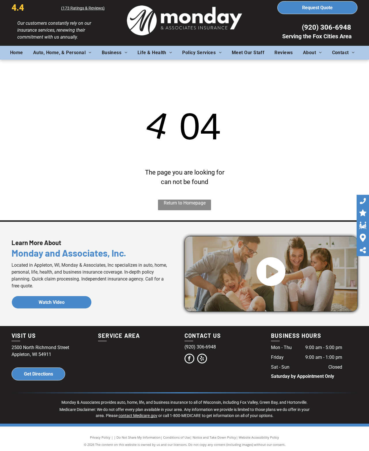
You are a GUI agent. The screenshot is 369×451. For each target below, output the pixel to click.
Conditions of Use (176, 437)
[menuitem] (18, 53)
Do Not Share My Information (138, 437)
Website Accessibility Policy (259, 437)
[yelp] (202, 359)
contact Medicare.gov (137, 415)
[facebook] (189, 359)
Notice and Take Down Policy (214, 437)
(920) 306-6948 (326, 27)
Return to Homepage (185, 203)
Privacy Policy (100, 437)
